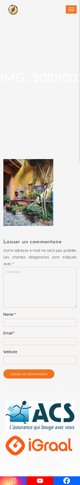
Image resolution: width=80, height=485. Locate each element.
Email (9, 333)
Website (10, 352)
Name (9, 314)
